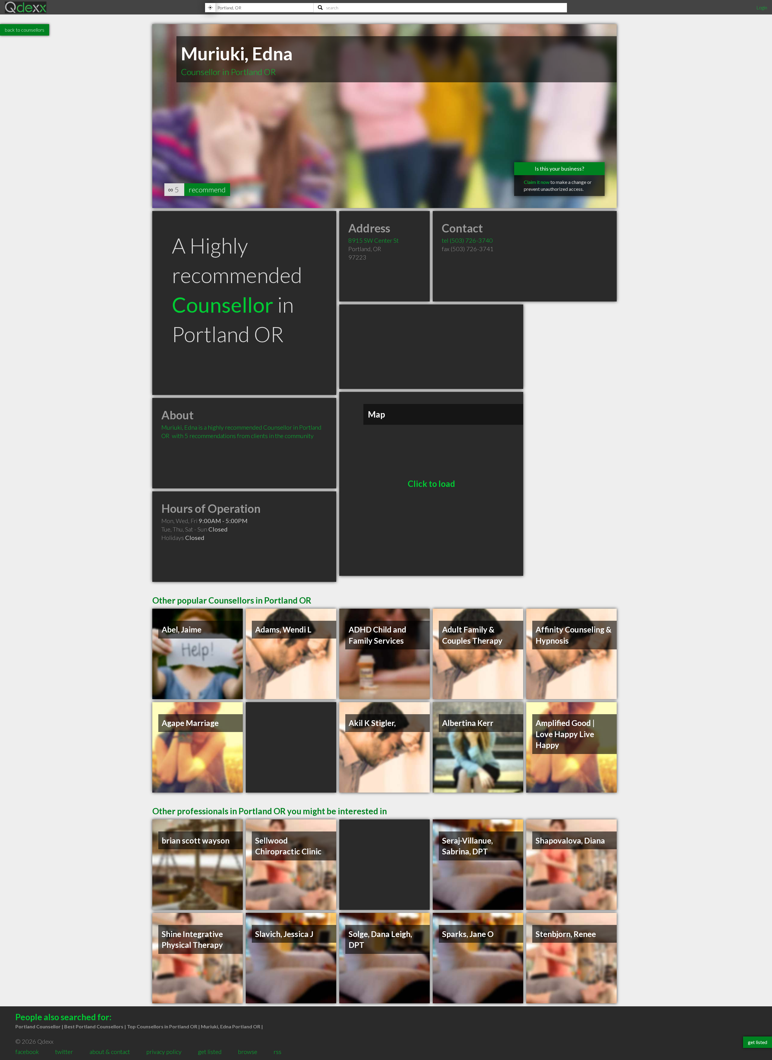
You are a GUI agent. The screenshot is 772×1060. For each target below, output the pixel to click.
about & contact (110, 1051)
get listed (210, 1051)
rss (277, 1051)
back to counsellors (24, 30)
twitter (64, 1051)
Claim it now (536, 182)
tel (467, 240)
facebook (27, 1051)
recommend (207, 189)
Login (761, 7)
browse (247, 1051)
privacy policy (164, 1051)
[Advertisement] (431, 346)
